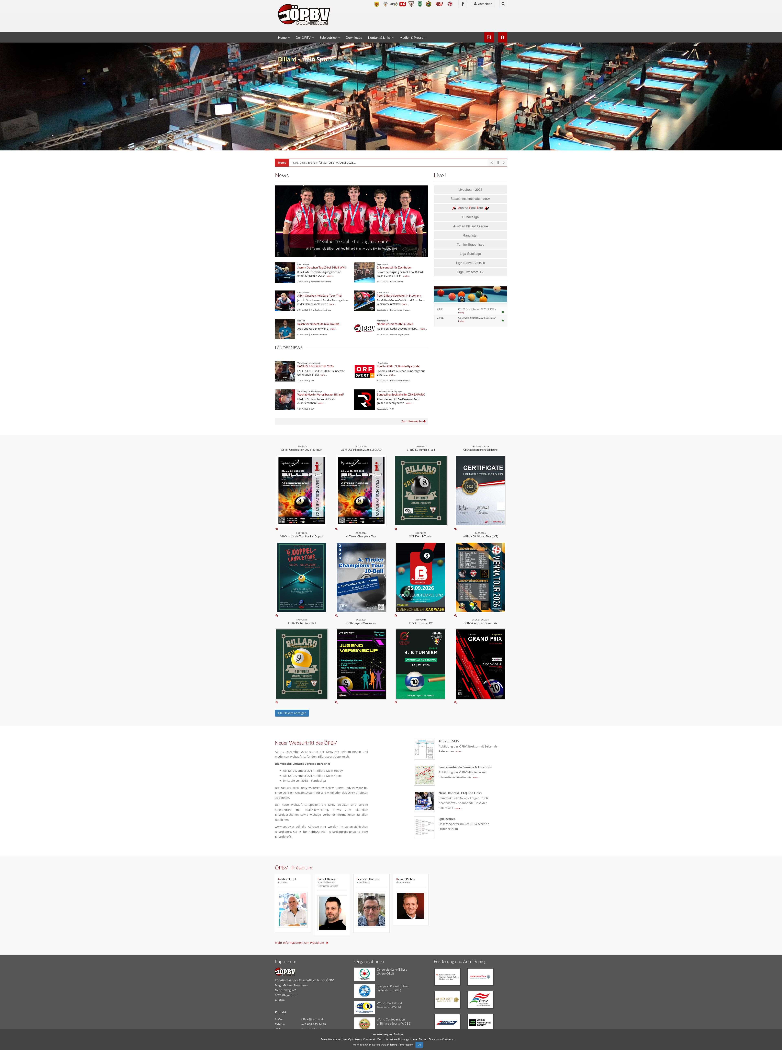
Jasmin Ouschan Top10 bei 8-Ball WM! (321, 267)
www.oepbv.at (311, 1029)
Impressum (406, 1044)
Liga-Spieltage (470, 253)
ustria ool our (471, 207)
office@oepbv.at (312, 1019)
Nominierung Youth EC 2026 (395, 324)
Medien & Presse (411, 37)
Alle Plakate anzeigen (292, 713)
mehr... (330, 275)
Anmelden (484, 4)
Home (282, 37)
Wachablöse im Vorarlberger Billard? (320, 394)
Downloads (354, 37)
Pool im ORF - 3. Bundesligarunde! (398, 366)
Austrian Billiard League (470, 226)
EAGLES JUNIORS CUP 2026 (315, 366)
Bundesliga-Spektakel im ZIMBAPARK (401, 394)
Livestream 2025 (470, 189)
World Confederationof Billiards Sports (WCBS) (394, 1021)
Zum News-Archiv (412, 421)
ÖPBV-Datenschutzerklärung (381, 1044)
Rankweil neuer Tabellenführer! (351, 236)
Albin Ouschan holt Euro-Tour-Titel (319, 295)
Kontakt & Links (379, 37)
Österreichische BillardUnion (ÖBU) (392, 971)
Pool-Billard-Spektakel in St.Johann (399, 295)
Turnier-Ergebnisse (470, 244)
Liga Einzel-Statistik (470, 262)
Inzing (461, 312)
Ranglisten (470, 235)
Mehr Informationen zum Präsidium (300, 943)
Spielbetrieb (328, 37)
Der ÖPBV (303, 37)
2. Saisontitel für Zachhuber (394, 267)
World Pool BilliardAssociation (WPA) (389, 1005)
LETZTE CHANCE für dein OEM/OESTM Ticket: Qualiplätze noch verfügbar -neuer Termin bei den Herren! (371, 162)
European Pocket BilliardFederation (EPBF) (393, 988)
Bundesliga (470, 217)
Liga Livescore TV (470, 272)
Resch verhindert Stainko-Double (318, 324)
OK (419, 1045)
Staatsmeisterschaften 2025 (470, 198)
